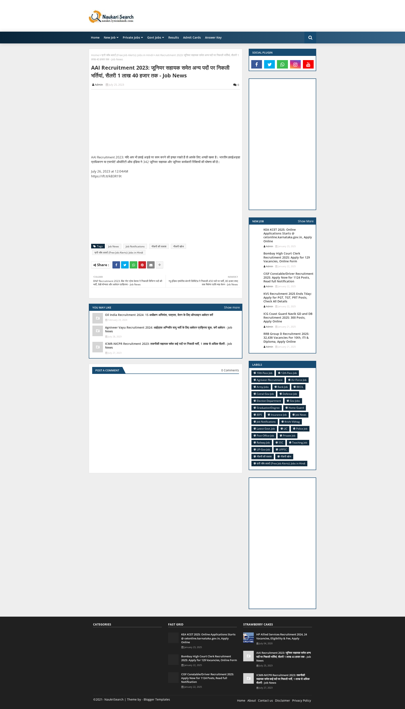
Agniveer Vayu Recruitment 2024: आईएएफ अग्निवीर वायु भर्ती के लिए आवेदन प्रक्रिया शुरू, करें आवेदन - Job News (168, 329)
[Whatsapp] (133, 264)
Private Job (289, 435)
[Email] (151, 264)
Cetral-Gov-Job (265, 394)
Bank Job (283, 387)
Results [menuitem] (173, 37)
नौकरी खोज (178, 246)
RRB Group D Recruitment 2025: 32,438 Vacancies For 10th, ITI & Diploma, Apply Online (286, 337)
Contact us (265, 700)
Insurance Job (279, 415)
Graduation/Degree (268, 408)
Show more (232, 307)
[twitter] (269, 64)
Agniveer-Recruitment (269, 380)
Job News (113, 246)
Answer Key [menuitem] (213, 37)
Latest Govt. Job (266, 428)
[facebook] (256, 64)
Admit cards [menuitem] (192, 37)
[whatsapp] (282, 64)
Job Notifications (135, 246)
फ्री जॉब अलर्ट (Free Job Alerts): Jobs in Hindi (127, 55)
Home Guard (296, 408)
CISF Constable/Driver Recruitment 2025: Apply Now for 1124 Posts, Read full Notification (288, 277)
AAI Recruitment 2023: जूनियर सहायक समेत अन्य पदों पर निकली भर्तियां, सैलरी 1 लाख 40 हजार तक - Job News (283, 656)
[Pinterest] (142, 264)
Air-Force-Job (298, 380)
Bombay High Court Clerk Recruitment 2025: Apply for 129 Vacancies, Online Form (286, 257)
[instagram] (295, 64)
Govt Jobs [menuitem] (154, 37)
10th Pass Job (264, 373)
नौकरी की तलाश (158, 246)
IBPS (259, 415)
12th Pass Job (289, 373)
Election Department (269, 401)
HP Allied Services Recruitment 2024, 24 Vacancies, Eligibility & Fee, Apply (281, 636)
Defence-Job (290, 394)
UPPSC (283, 449)
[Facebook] (116, 264)
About (251, 700)
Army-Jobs (263, 387)
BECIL (300, 387)
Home (95, 55)
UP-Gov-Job (263, 449)
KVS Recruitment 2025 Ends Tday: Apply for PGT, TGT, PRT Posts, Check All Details (287, 297)
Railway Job (263, 442)
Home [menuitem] (95, 37)
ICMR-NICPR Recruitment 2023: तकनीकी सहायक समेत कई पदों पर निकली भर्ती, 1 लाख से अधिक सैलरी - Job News (168, 345)
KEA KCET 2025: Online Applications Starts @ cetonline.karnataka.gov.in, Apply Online (287, 235)
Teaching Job (299, 442)
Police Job (301, 428)
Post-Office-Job (265, 435)
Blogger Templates (157, 699)
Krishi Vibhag (292, 421)
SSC (281, 442)
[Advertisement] (239, 15)
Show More (306, 221)
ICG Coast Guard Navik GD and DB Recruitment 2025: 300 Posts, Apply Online (287, 317)
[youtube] (308, 64)
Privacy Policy (301, 700)
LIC (285, 428)
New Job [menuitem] (110, 37)
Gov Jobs (295, 401)
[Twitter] (125, 264)
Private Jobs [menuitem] (131, 37)
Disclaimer (282, 700)
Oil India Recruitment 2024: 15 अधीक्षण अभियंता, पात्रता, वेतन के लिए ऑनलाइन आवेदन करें (159, 315)
